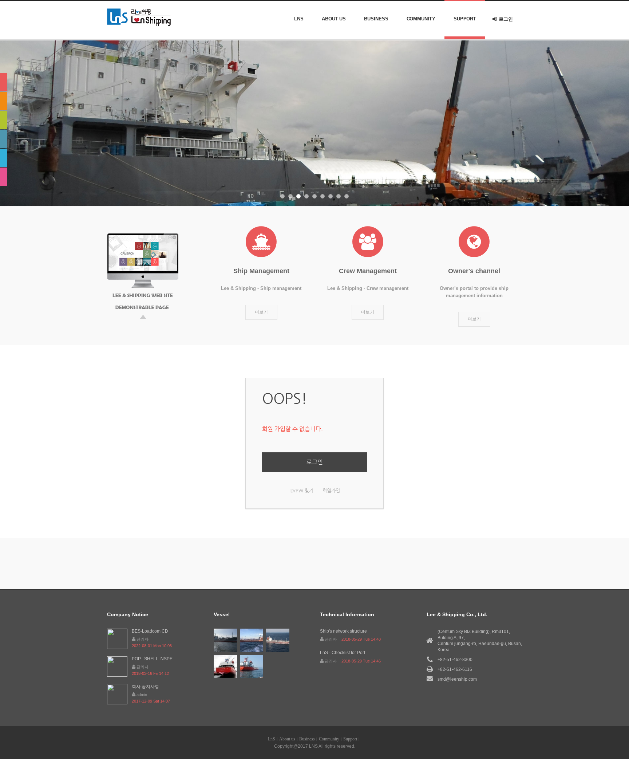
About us (334, 18)
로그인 (506, 19)
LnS (299, 18)
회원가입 (331, 490)
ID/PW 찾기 (301, 490)
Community (421, 18)
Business (376, 18)
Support (465, 18)
